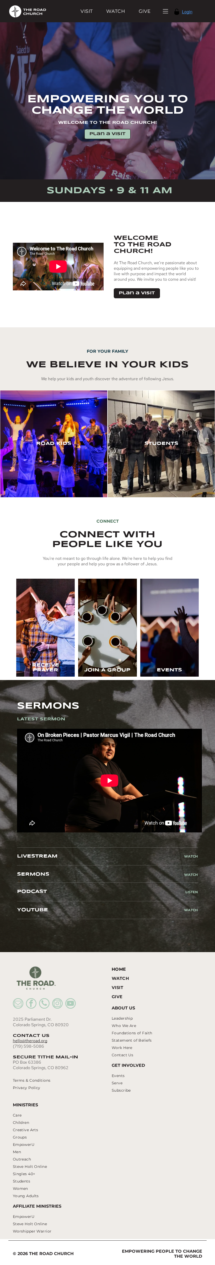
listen (191, 892)
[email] (18, 1004)
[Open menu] (165, 11)
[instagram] (57, 1004)
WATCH (191, 874)
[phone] (44, 1004)
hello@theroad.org (30, 1040)
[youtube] (70, 1004)
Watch (191, 856)
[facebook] (31, 1004)
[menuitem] (87, 11)
